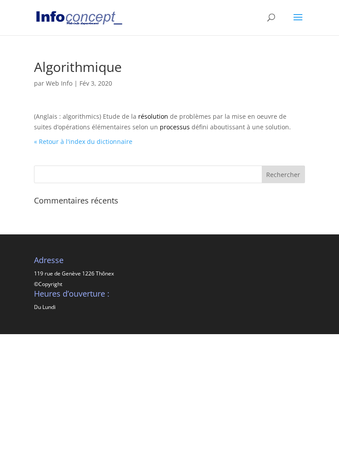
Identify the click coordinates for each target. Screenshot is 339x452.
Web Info (59, 83)
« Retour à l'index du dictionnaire (83, 141)
